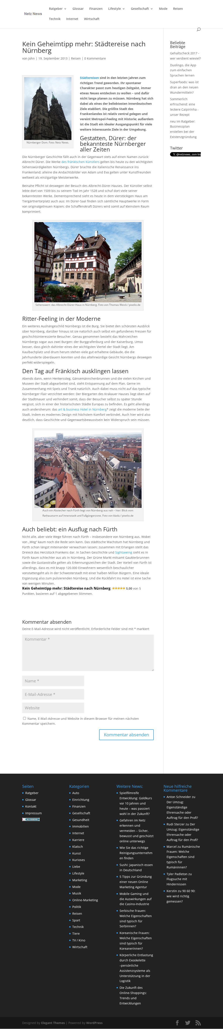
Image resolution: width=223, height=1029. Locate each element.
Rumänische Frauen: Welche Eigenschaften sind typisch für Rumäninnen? (183, 856)
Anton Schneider (179, 797)
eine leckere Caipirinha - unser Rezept (184, 109)
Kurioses (78, 860)
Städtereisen (89, 78)
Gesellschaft (140, 9)
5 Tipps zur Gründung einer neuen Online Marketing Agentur (136, 881)
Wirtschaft (92, 19)
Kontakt (30, 806)
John (31, 58)
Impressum (33, 813)
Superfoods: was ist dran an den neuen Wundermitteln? (184, 87)
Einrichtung (80, 800)
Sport (76, 920)
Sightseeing (123, 552)
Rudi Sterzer (176, 824)
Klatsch (77, 846)
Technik (55, 19)
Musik (76, 893)
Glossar (78, 9)
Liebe (76, 866)
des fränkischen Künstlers (80, 162)
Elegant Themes (53, 1023)
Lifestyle (114, 9)
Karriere (78, 840)
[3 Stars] (118, 588)
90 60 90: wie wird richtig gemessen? (181, 896)
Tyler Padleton (177, 874)
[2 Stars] (116, 588)
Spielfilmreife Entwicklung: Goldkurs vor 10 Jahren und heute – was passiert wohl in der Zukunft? (136, 803)
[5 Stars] (124, 588)
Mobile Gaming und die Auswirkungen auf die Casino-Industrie (136, 899)
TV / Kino (78, 940)
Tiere (76, 933)
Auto (75, 793)
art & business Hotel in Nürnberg (82, 409)
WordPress (94, 1023)
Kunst (76, 853)
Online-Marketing (85, 900)
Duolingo (176, 65)
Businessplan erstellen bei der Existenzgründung (183, 131)
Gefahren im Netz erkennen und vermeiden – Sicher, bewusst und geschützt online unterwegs (137, 830)
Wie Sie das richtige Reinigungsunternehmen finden (136, 853)
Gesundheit (80, 820)
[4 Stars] (121, 588)
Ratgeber (56, 9)
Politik (76, 907)
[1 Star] (113, 588)
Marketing (79, 880)
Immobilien (80, 826)
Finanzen (96, 9)
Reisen (178, 9)
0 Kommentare (95, 58)
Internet (72, 19)
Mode (163, 9)
